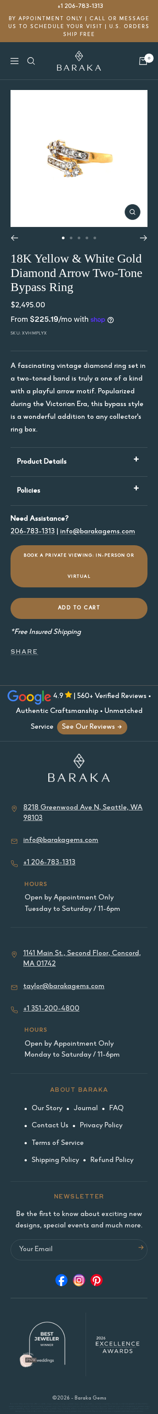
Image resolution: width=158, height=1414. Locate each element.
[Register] (141, 1250)
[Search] (31, 61)
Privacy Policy (101, 1126)
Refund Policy (111, 1160)
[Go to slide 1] (63, 238)
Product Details (42, 462)
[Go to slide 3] (79, 238)
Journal (86, 1108)
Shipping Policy (55, 1160)
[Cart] (143, 61)
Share (24, 651)
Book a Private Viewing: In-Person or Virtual (79, 566)
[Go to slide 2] (71, 238)
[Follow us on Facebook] (61, 1282)
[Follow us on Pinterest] (96, 1282)
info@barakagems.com (97, 532)
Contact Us (50, 1126)
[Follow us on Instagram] (79, 1282)
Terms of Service (58, 1143)
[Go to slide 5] (94, 238)
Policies (28, 491)
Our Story (47, 1108)
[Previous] (14, 238)
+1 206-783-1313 (80, 6)
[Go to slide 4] (87, 238)
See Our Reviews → (92, 727)
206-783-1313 (33, 532)
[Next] (143, 238)
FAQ (116, 1108)
